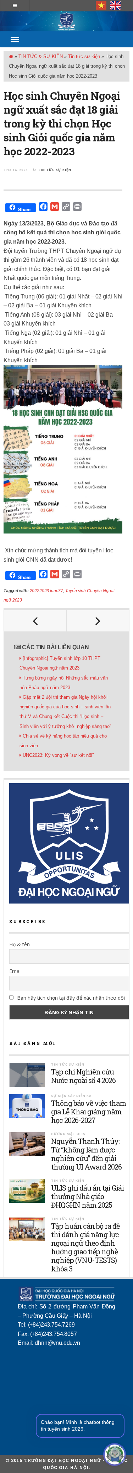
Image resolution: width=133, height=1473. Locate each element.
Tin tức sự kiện (84, 56)
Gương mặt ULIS (68, 1133)
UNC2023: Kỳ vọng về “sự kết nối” (59, 755)
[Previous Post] (35, 620)
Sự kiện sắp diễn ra (71, 1095)
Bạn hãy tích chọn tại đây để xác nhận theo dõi (70, 997)
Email (15, 971)
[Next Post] (98, 620)
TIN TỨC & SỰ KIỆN (40, 56)
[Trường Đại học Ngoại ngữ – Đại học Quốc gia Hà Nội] (66, 21)
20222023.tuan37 (46, 590)
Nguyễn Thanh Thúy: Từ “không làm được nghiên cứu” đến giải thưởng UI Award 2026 (86, 1154)
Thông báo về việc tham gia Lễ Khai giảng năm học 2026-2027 (88, 1111)
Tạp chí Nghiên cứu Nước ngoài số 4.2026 (83, 1075)
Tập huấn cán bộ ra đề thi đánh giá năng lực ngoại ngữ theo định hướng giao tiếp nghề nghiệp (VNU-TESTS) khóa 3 (85, 1247)
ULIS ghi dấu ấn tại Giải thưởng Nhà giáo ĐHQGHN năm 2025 (87, 1196)
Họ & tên (19, 944)
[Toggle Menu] (15, 39)
